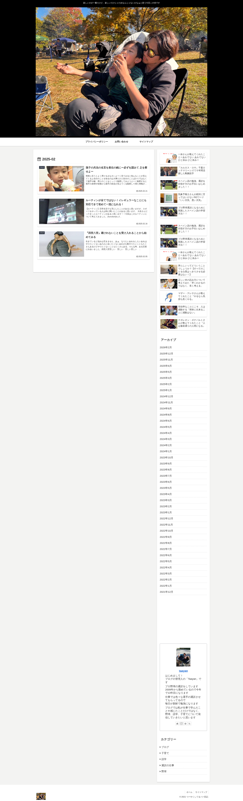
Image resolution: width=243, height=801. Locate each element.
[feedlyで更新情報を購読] (185, 723)
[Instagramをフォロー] (181, 723)
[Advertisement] (183, 619)
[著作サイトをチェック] (177, 723)
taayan (183, 671)
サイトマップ (201, 792)
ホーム (189, 792)
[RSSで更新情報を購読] (189, 723)
